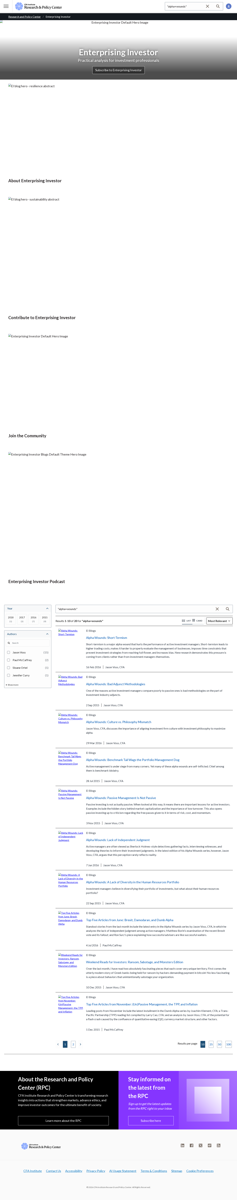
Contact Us (53, 1171)
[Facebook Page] (191, 1145)
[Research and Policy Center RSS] (218, 1145)
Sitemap (176, 1171)
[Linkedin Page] (182, 1145)
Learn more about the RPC (63, 1121)
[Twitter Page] (200, 1145)
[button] (187, 620)
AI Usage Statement (122, 1171)
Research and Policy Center (24, 16)
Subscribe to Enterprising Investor (118, 70)
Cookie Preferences (200, 1171)
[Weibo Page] (209, 1145)
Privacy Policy (95, 1171)
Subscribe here (151, 1121)
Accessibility (73, 1171)
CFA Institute (32, 1171)
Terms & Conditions (154, 1171)
